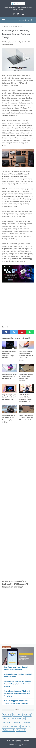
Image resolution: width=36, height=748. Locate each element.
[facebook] (13, 14)
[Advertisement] (18, 306)
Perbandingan (8, 730)
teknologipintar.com (21, 745)
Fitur (6, 718)
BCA (5, 726)
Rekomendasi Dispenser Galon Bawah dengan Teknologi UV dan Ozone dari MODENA (17, 683)
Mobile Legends (18, 718)
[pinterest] (22, 332)
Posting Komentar (8, 44)
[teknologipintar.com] (18, 3)
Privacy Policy (16, 740)
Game (17, 715)
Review (17, 722)
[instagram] (23, 14)
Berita (7, 715)
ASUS (27, 715)
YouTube (26, 726)
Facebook (21, 730)
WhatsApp (15, 726)
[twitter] (18, 14)
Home (8, 740)
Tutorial (7, 722)
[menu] (3, 20)
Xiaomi (27, 722)
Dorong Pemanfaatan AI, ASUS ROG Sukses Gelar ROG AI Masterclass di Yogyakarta (17, 693)
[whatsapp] (30, 332)
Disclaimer (26, 740)
